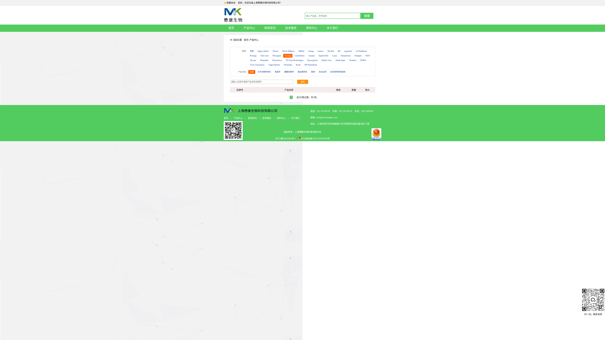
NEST (367, 56)
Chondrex (352, 60)
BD (339, 51)
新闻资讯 (270, 28)
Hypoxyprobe (312, 60)
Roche (298, 65)
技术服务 (291, 28)
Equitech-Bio (323, 56)
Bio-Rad (331, 51)
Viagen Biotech (274, 65)
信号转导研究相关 (338, 72)
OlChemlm (288, 65)
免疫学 (277, 72)
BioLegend (277, 56)
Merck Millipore (288, 51)
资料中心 (311, 28)
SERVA (363, 60)
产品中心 (249, 28)
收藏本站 (231, 3)
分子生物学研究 (264, 72)
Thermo (275, 51)
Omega (311, 51)
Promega (253, 56)
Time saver (264, 56)
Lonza (334, 56)
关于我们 (332, 28)
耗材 (313, 72)
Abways (253, 60)
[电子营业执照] (376, 139)
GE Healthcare (361, 51)
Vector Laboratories (257, 65)
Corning (288, 56)
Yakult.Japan (340, 60)
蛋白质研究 (302, 72)
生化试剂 (322, 72)
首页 (231, 28)
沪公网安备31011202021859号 (315, 138)
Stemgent (357, 56)
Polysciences (277, 60)
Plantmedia (264, 60)
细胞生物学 (289, 72)
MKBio (301, 51)
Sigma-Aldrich (263, 51)
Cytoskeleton (300, 56)
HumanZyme (346, 56)
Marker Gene (326, 60)
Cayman (311, 56)
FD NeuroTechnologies (294, 60)
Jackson (321, 51)
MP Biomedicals (311, 65)
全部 (252, 51)
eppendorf (348, 51)
